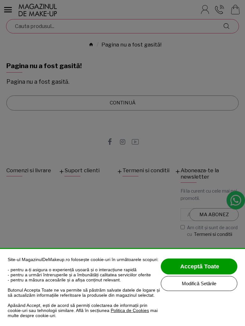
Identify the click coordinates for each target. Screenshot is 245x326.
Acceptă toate (199, 266)
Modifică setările (199, 283)
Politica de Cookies (130, 310)
